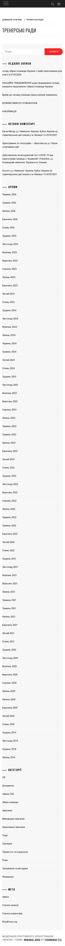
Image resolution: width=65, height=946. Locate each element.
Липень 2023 (8, 418)
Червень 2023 (9, 426)
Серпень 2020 (9, 683)
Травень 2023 (9, 434)
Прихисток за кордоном (15, 852)
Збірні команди (10, 802)
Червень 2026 (9, 194)
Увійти (5, 897)
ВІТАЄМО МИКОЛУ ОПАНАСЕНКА (19, 103)
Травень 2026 (9, 202)
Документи (8, 785)
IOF (4, 777)
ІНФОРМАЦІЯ (9, 111)
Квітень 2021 (8, 616)
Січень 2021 (8, 641)
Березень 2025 (10, 285)
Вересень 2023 (10, 401)
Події (5, 835)
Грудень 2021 (9, 558)
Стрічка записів (10, 905)
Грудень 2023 (9, 376)
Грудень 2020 (9, 649)
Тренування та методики (15, 868)
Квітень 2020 (8, 699)
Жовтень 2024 (9, 327)
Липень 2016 (8, 757)
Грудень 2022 (9, 476)
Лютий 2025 (8, 293)
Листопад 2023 (10, 385)
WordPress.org (9, 921)
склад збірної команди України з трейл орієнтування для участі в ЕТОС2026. (32, 73)
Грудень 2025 (9, 236)
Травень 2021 (9, 608)
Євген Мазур (8, 131)
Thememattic (53, 940)
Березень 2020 (10, 707)
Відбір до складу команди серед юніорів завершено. (30, 94)
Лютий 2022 (8, 542)
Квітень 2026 (8, 211)
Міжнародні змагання (13, 818)
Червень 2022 (9, 517)
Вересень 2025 (10, 260)
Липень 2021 (8, 591)
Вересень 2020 (10, 674)
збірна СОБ (8, 794)
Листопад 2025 (10, 244)
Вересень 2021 (10, 583)
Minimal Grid (32, 940)
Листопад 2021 (10, 567)
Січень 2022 (8, 550)
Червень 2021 (9, 600)
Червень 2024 (9, 343)
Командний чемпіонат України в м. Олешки (24, 162)
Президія (7, 843)
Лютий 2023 (8, 459)
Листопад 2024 (10, 318)
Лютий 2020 (8, 716)
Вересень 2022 (10, 492)
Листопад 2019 (10, 740)
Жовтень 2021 (9, 575)
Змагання (7, 810)
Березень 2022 (10, 534)
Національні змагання (13, 827)
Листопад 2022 (10, 484)
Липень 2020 (8, 691)
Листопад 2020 (10, 658)
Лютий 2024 (8, 360)
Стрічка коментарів (12, 913)
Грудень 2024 (9, 310)
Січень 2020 (8, 724)
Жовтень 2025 (9, 252)
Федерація (8, 876)
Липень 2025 (8, 277)
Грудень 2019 (9, 732)
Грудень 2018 (9, 749)
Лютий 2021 (8, 633)
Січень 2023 (8, 467)
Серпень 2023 (9, 409)
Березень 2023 (10, 451)
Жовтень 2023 (9, 393)
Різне (5, 860)
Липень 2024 (8, 335)
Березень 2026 (10, 219)
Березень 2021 (10, 625)
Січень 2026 (8, 227)
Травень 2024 (9, 351)
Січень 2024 (8, 368)
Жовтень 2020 (9, 666)
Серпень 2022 (9, 500)
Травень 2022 (9, 525)
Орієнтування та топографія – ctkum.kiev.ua (24, 143)
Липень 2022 (8, 509)
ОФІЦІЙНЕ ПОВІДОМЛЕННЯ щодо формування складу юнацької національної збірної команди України (30, 85)
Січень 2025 (8, 302)
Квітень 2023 (8, 442)
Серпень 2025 (9, 269)
